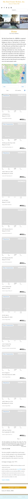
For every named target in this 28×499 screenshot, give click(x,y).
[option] (14, 21)
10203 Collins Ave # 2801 (7, 171)
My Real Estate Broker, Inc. (14, 2)
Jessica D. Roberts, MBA (8, 490)
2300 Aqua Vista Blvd (6, 430)
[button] (4, 70)
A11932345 (23, 267)
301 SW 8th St (5, 200)
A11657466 (23, 239)
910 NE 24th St (5, 315)
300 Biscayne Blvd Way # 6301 (8, 142)
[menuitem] (10, 86)
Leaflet (18, 83)
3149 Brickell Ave (6, 114)
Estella (23, 497)
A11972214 (23, 95)
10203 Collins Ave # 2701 (7, 401)
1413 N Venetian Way (6, 286)
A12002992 (23, 411)
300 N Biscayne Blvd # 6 (7, 229)
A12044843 (23, 325)
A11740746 (23, 181)
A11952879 (23, 382)
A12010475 (23, 296)
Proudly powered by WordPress (10, 497)
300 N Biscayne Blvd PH (7, 257)
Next (18, 439)
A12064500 (23, 124)
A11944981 (23, 210)
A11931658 (23, 152)
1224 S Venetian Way (6, 344)
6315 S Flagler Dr (6, 372)
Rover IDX (23, 446)
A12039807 (23, 353)
